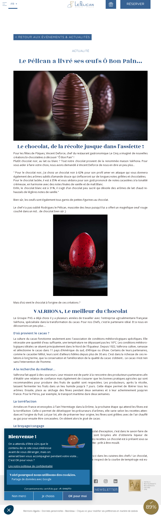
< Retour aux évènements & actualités (52, 37)
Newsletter (106, 489)
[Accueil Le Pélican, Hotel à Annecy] (81, 4)
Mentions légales (31, 510)
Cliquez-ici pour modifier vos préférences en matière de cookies (107, 510)
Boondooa (70, 510)
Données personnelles (52, 510)
